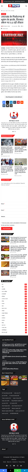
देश (2, 284)
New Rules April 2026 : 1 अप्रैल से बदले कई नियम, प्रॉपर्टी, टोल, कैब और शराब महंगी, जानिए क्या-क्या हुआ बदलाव (18, 273)
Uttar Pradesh (6, 405)
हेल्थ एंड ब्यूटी (4, 332)
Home (3, 10)
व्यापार (3, 303)
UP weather (13, 403)
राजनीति (3, 289)
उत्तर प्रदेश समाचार (14, 413)
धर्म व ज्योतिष (4, 291)
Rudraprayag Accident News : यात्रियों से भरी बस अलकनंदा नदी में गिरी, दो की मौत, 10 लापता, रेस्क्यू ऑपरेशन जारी (21, 170)
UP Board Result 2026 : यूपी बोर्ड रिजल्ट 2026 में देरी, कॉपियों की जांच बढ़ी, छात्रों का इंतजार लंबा (18, 256)
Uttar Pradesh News (17, 405)
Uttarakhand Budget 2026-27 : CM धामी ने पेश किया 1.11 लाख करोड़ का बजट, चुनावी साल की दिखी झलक (7, 169)
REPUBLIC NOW (6, 26)
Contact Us (15, 461)
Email (3, 210)
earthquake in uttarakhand (14, 97)
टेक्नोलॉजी (4, 294)
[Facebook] (3, 102)
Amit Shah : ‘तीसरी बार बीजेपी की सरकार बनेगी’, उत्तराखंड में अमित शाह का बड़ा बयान (21, 149)
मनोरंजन (3, 318)
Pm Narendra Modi (14, 395)
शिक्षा (3, 322)
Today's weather (6, 398)
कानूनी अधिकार (5, 313)
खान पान (3, 325)
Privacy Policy (22, 461)
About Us (9, 461)
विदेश (3, 301)
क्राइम (3, 315)
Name (3, 203)
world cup (5, 413)
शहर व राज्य (8, 10)
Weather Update (16, 408)
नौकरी (3, 310)
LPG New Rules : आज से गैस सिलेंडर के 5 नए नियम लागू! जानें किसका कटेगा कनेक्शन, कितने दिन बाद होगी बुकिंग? (18, 248)
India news (17, 393)
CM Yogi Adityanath (7, 393)
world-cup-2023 (20, 410)
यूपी (2, 286)
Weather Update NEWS (7, 410)
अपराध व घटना (5, 298)
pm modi (4, 395)
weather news (6, 408)
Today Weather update (17, 400)
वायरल (3, 320)
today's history (17, 398)
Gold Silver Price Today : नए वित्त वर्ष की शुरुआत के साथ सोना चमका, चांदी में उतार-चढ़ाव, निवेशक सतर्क (18, 264)
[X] (7, 102)
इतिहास (3, 296)
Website (3, 216)
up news (5, 403)
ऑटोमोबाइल (4, 330)
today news (5, 400)
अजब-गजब (4, 327)
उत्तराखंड (12, 10)
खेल (3, 306)
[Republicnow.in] (14, 6)
